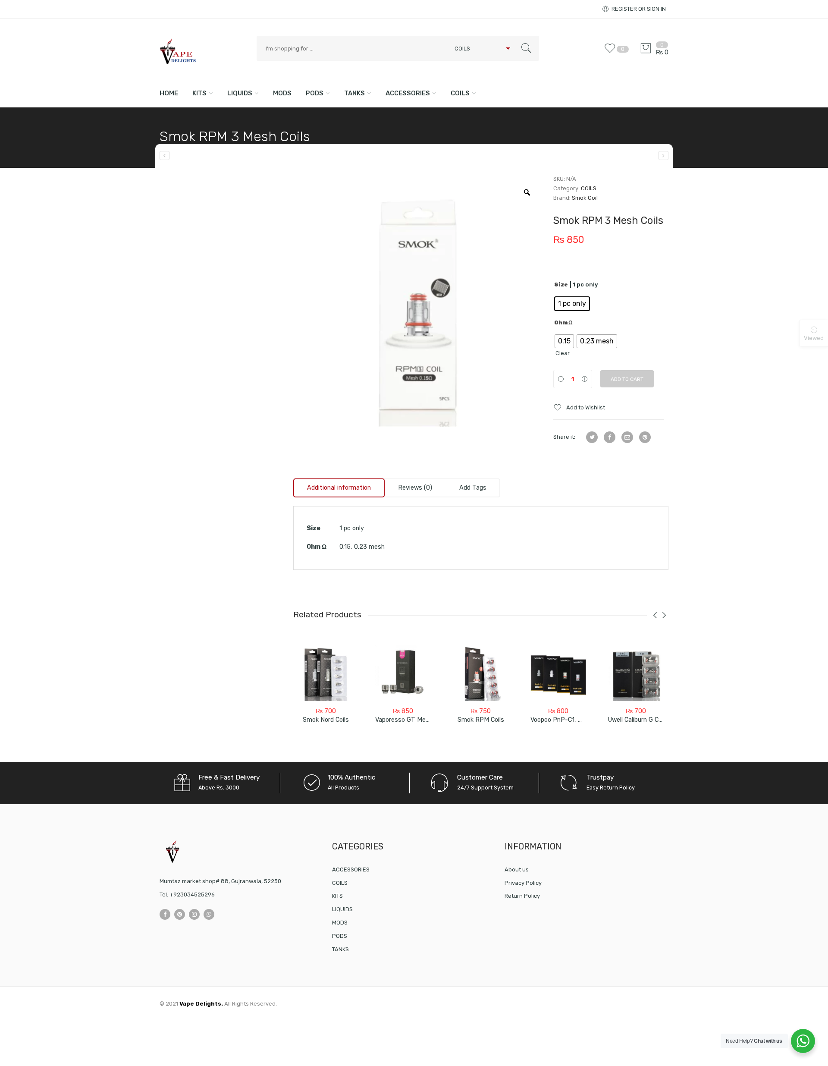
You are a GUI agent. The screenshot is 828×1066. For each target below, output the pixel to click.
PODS (314, 93)
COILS (460, 93)
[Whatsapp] (209, 914)
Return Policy (522, 896)
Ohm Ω (563, 322)
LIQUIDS (239, 93)
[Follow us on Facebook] (165, 914)
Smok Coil (585, 198)
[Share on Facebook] (609, 437)
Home (169, 93)
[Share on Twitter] (592, 437)
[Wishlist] (612, 52)
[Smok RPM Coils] (481, 673)
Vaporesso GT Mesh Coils (411, 719)
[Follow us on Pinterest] (179, 914)
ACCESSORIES (408, 93)
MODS (282, 93)
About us (517, 869)
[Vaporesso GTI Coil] (663, 155)
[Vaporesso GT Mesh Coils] (403, 673)
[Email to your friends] (627, 437)
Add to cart (627, 379)
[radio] (572, 303)
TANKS (354, 93)
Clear (562, 353)
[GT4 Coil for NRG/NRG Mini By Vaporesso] (164, 155)
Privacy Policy (523, 883)
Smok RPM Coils (481, 719)
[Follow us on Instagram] (194, 914)
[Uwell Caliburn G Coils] (636, 673)
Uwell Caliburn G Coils (638, 719)
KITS (199, 93)
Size (561, 284)
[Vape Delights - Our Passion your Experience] (204, 51)
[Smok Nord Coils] (326, 673)
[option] (417, 303)
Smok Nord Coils (326, 719)
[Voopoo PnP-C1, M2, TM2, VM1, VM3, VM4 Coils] (558, 673)
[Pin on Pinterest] (645, 437)
